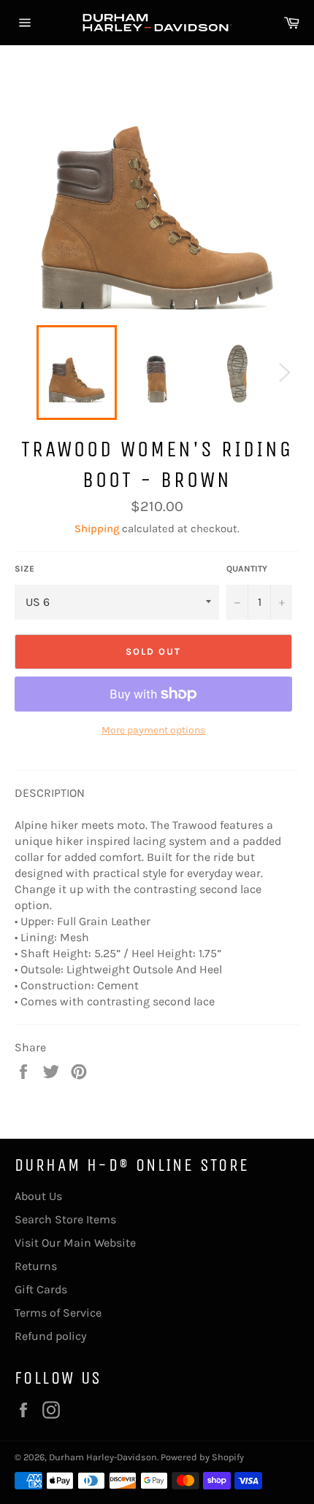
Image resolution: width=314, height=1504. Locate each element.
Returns (36, 1266)
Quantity (246, 569)
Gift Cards (41, 1289)
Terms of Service (58, 1313)
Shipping (96, 528)
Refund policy (50, 1336)
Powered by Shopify (202, 1457)
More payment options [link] (153, 730)
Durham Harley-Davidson (103, 1457)
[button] (157, 801)
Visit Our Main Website (75, 1243)
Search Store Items (65, 1219)
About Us (38, 1196)
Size (24, 569)
